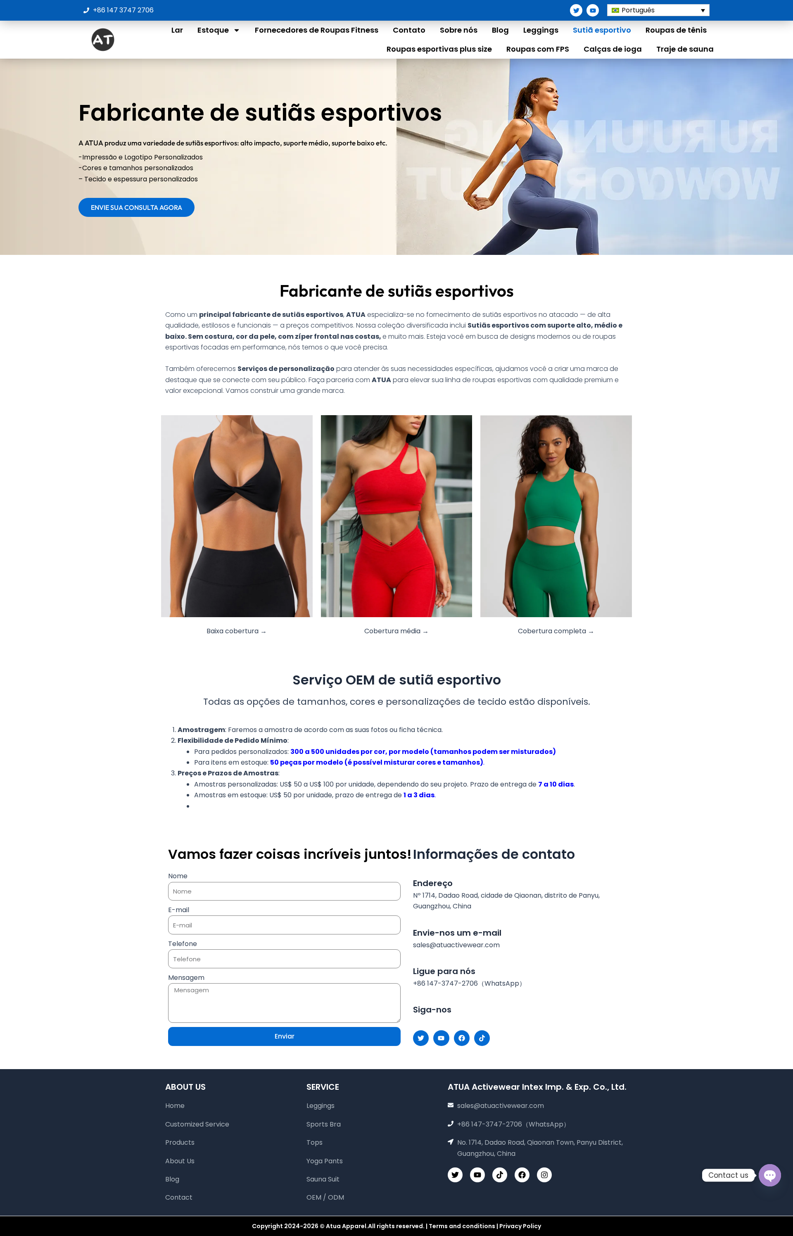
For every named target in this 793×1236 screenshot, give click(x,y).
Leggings (540, 30)
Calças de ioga (613, 49)
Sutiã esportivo (602, 30)
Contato (409, 30)
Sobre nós (458, 30)
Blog (500, 30)
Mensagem (186, 977)
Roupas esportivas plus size (439, 49)
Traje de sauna (685, 49)
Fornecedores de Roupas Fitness (316, 30)
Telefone (182, 943)
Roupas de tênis (676, 30)
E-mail (178, 910)
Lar (177, 30)
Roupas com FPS (537, 49)
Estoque (213, 30)
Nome (178, 876)
